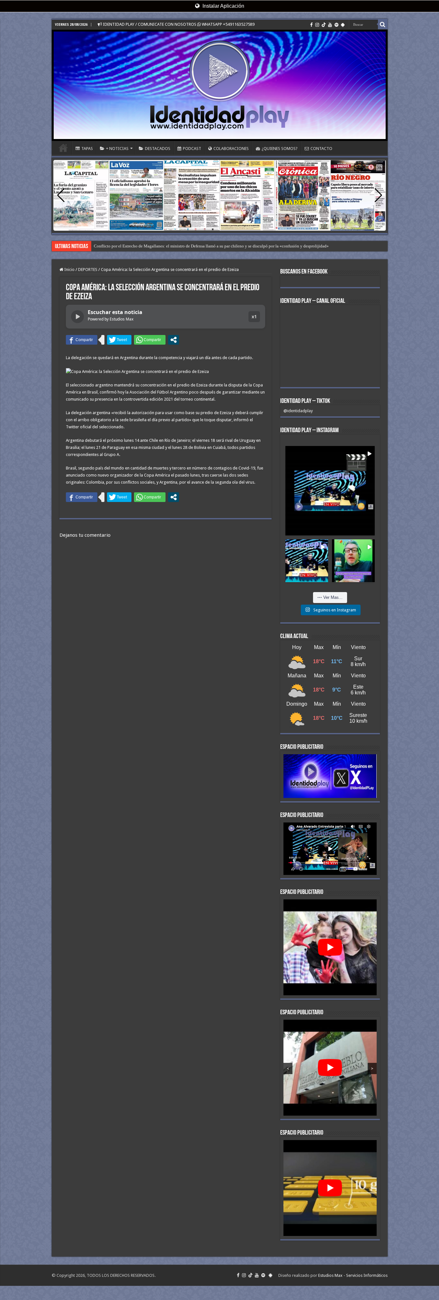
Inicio (69, 269)
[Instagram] (317, 25)
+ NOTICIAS (117, 148)
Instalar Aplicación (222, 6)
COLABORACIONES (231, 148)
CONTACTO (321, 148)
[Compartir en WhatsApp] (150, 340)
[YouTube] (330, 25)
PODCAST (192, 148)
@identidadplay (298, 410)
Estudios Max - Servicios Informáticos (353, 1275)
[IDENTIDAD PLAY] (220, 85)
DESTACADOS (157, 148)
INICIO (63, 147)
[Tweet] (119, 340)
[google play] (342, 25)
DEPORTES (87, 269)
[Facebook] (311, 25)
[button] (378, 195)
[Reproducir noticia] (77, 316)
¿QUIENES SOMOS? (280, 148)
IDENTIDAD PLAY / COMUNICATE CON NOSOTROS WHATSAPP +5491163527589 (178, 24)
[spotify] (336, 25)
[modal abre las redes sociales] (173, 340)
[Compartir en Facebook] (81, 340)
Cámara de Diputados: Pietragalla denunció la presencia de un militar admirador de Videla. (172, 246)
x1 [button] (254, 316)
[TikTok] (323, 25)
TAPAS (87, 148)
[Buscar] (383, 24)
